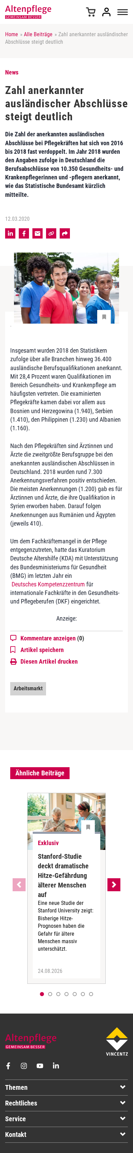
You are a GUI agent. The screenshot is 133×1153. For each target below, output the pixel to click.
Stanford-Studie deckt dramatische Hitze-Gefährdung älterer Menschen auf (63, 875)
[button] (50, 994)
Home (11, 34)
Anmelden (106, 12)
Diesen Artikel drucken (49, 661)
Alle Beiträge (38, 34)
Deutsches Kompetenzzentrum (47, 584)
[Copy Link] (51, 233)
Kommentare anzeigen (52, 638)
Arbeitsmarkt (28, 688)
